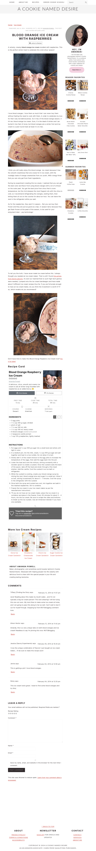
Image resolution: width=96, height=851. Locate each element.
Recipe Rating (13, 711)
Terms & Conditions (18, 837)
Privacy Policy (18, 835)
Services (77, 837)
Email (10, 753)
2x (57, 417)
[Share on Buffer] (2, 430)
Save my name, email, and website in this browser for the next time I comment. (35, 764)
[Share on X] (2, 423)
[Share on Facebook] (2, 420)
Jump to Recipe (36, 43)
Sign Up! (40, 835)
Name (11, 746)
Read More (76, 70)
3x (60, 417)
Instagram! (27, 513)
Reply (13, 614)
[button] (9, 378)
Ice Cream (18, 25)
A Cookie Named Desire (48, 9)
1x (54, 417)
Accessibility (18, 840)
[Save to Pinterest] (2, 427)
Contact (77, 835)
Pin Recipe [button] (50, 393)
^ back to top (48, 826)
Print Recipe (23, 393)
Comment (12, 718)
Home (10, 25)
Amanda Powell (14, 381)
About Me (77, 840)
